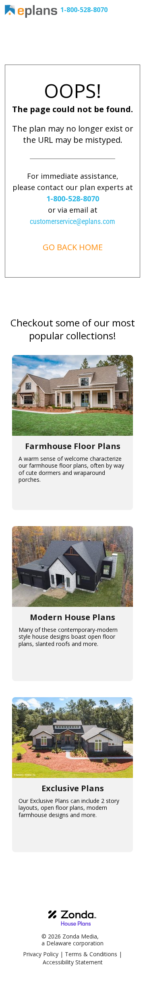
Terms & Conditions (91, 954)
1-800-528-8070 (84, 9)
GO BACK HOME (73, 247)
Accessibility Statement (73, 962)
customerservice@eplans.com (72, 221)
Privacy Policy (40, 954)
